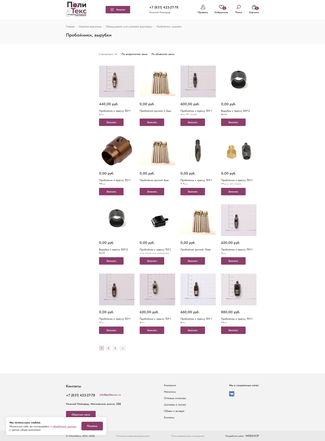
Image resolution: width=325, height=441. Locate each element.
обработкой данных (64, 426)
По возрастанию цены (135, 54)
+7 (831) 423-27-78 (163, 7)
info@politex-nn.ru (110, 395)
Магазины (170, 392)
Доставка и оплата (175, 405)
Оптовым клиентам (175, 398)
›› (123, 348)
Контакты (169, 417)
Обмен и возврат (174, 411)
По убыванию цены (162, 54)
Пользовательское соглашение (187, 436)
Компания (170, 385)
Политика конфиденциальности (133, 436)
